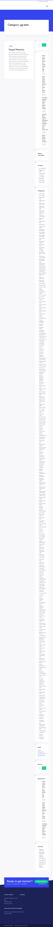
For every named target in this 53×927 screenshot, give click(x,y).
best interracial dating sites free (42, 274)
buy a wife (41, 296)
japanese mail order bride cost (42, 484)
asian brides (42, 193)
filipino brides (42, 391)
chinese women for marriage (41, 321)
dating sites (41, 367)
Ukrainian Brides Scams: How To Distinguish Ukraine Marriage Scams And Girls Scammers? (45, 122)
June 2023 (41, 176)
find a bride (41, 409)
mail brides (41, 557)
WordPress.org (41, 755)
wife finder (41, 732)
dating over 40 (42, 364)
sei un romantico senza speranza (42, 672)
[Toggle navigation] (47, 6)
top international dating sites (42, 724)
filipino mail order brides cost (42, 401)
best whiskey (42, 283)
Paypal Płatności (16, 50)
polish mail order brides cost (42, 655)
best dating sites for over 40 (42, 253)
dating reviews (42, 366)
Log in (39, 750)
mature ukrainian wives (41, 599)
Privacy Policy (24, 925)
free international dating (42, 444)
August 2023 (42, 173)
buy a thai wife (42, 294)
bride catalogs (42, 285)
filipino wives (42, 407)
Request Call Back (41, 881)
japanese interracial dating (41, 479)
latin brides (41, 512)
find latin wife (42, 416)
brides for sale (42, 287)
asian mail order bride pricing (41, 212)
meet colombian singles (41, 607)
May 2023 (41, 178)
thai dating (41, 700)
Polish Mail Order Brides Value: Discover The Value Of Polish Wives (44, 84)
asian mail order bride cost (41, 208)
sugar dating (42, 695)
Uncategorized (42, 730)
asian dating (42, 195)
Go (44, 44)
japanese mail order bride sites (42, 488)
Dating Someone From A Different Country (41, 378)
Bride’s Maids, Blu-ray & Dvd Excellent (44, 138)
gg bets (10, 46)
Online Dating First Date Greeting (42, 639)
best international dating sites (42, 264)
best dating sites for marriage (41, 249)
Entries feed (40, 752)
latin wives (41, 533)
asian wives (41, 224)
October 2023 (42, 168)
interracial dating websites (41, 466)
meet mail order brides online (42, 620)
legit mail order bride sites (41, 551)
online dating (42, 635)
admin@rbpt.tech (42, 883)
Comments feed (41, 753)
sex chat (41, 678)
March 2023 (42, 182)
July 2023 (41, 175)
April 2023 (41, 180)
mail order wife (42, 593)
